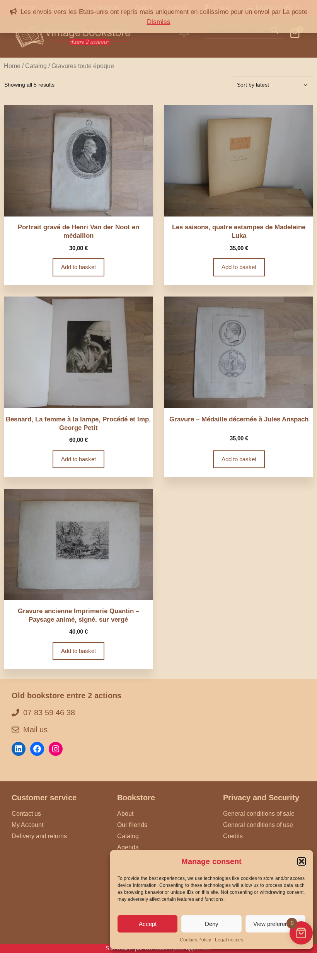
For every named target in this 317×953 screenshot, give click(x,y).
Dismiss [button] (158, 22)
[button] (301, 861)
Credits (233, 836)
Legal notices (229, 940)
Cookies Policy (195, 940)
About (125, 813)
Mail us (35, 729)
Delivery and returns (39, 836)
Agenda (128, 847)
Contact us (26, 813)
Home (12, 66)
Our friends (132, 825)
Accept (148, 924)
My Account (27, 825)
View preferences (275, 924)
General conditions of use (258, 825)
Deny (211, 924)
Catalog (36, 66)
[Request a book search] (184, 37)
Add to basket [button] (78, 267)
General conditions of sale (259, 813)
